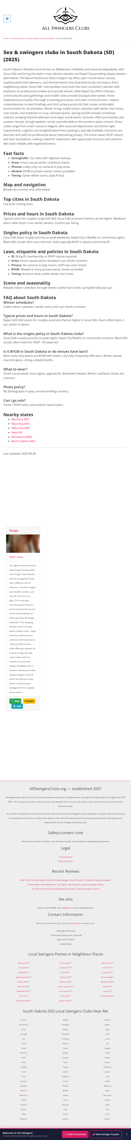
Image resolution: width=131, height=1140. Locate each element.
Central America (18, 38)
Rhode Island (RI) (23, 991)
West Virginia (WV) (22, 1001)
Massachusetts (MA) (23, 977)
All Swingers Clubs (65, 28)
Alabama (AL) (22, 963)
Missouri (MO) (23, 982)
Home (6, 38)
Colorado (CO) (23, 968)
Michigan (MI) (65, 977)
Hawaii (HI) (65, 973)
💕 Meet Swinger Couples (106, 1134)
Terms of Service (65, 861)
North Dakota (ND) (23, 441)
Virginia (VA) (64, 996)
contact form (75, 923)
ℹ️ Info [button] (17, 706)
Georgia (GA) (22, 973)
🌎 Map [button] (15, 701)
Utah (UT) (22, 996)
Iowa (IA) (16, 432)
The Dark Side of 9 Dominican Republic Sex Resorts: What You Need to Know (65, 889)
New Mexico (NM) (106, 982)
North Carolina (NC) (65, 987)
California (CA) (106, 963)
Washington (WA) (106, 996)
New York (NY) (23, 987)
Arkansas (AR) (65, 963)
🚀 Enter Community (75, 1134)
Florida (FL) (107, 968)
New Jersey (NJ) (64, 982)
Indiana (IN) (106, 973)
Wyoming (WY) (20, 424)
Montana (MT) (20, 419)
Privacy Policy (65, 857)
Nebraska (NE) (20, 428)
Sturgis (13, 530)
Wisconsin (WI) (65, 1001)
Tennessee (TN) (64, 991)
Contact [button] (29, 701)
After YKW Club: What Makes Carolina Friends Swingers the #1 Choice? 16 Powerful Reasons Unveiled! (65, 880)
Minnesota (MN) (21, 437)
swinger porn (67, 907)
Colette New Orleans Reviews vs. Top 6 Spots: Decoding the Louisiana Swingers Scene (65, 884)
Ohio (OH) (106, 987)
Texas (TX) (106, 991)
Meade (12, 557)
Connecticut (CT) (65, 968)
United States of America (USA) (40, 38)
